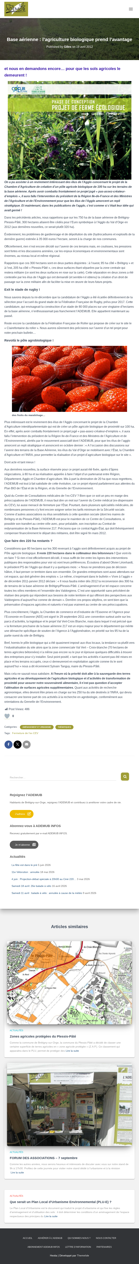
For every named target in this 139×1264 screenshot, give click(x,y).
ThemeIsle (83, 1255)
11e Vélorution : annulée (25, 872)
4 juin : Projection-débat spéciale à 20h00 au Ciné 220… (44, 879)
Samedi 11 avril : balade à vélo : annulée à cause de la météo (47, 893)
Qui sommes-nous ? (79, 1238)
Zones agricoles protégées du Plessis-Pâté (43, 1036)
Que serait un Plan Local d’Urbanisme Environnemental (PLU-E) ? (60, 1202)
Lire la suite (72, 1050)
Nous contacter (106, 1238)
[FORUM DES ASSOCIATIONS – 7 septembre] (69, 1104)
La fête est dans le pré (24, 865)
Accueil (27, 1238)
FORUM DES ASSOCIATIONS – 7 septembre (43, 1158)
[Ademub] (17, 9)
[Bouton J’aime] (7, 716)
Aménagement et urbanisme (36, 727)
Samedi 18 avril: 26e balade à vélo (31, 886)
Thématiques (64, 727)
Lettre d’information (78, 1247)
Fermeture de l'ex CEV (25, 733)
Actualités (16, 1030)
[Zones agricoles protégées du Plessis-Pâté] (69, 982)
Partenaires (104, 1247)
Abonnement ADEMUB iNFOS (44, 1247)
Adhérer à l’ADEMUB (50, 1238)
